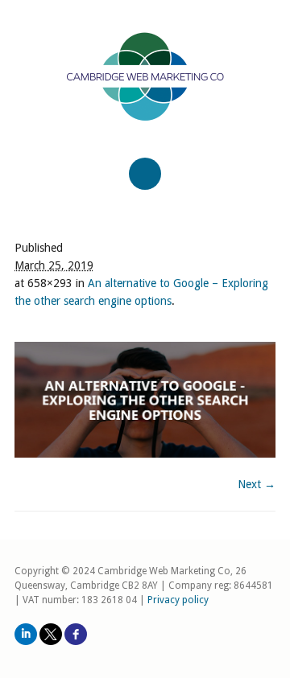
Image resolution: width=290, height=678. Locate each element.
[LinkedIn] (25, 634)
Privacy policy (178, 600)
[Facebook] (75, 634)
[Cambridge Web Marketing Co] (145, 90)
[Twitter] (50, 634)
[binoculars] (145, 400)
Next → (257, 484)
